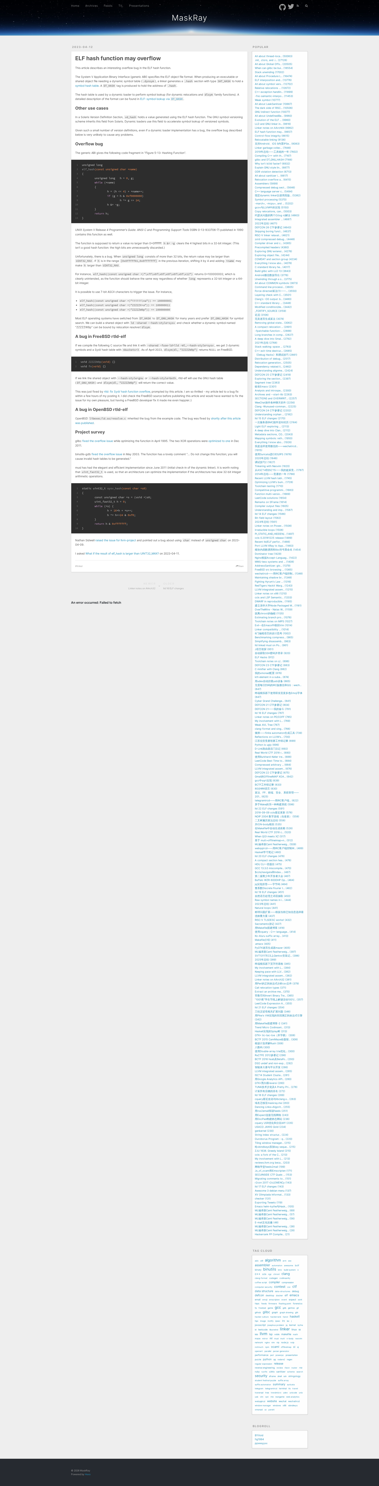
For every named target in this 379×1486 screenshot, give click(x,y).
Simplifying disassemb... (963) (273, 641)
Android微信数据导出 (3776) (271, 275)
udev (285, 1392)
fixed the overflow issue (97, 441)
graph (275, 1312)
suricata (291, 1384)
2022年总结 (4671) (266, 223)
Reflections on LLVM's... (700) (272, 736)
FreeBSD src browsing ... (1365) (274, 569)
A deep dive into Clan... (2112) (272, 430)
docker (279, 1295)
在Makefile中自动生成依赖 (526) (274, 828)
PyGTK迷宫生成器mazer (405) (272, 947)
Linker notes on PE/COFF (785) (273, 716)
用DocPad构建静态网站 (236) (272, 1119)
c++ (257, 1274)
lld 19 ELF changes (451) (269, 892)
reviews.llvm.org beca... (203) (272, 1162)
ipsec (277, 1321)
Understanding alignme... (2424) (274, 370)
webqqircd (260, 1401)
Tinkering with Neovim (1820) (272, 466)
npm (267, 1347)
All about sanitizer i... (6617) (271, 175)
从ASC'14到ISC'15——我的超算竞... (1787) (279, 470)
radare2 (281, 1359)
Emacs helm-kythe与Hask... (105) (274, 1206)
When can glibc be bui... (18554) (274, 68)
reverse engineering (265, 1367)
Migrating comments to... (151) (273, 1178)
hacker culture (262, 1317)
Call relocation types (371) (270, 987)
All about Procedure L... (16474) (273, 76)
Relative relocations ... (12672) (273, 87)
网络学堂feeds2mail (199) (270, 1166)
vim (261, 1397)
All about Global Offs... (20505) (273, 64)
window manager (263, 1405)
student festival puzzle (265, 1380)
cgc (270, 1274)
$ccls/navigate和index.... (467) (273, 872)
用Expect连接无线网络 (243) (272, 1115)
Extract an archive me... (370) (272, 991)
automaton (277, 1265)
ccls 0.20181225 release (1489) (273, 537)
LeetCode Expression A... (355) (273, 1003)
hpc (256, 1321)
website (272, 1401)
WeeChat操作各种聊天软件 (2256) (275, 402)
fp (256, 1308)
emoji (264, 1299)
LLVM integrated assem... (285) (273, 1071)
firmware (272, 1303)
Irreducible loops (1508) (269, 529)
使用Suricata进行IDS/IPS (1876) (273, 454)
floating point (285, 1303)
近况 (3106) (262, 314)
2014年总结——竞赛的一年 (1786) (275, 474)
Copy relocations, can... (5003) (273, 211)
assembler (262, 1265)
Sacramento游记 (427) (268, 923)
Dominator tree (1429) (268, 553)
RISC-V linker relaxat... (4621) (272, 235)
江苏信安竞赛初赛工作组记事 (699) (275, 740)
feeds (264, 1303)
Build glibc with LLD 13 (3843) (273, 271)
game (270, 1308)
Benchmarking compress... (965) (274, 637)
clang (285, 1274)
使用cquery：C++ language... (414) (275, 931)
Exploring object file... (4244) (272, 255)
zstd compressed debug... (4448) (275, 239)
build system (290, 1270)
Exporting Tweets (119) (268, 1202)
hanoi (285, 1317)
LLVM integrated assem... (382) (273, 975)
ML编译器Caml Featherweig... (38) (275, 1226)
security (261, 1376)
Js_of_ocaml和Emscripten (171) (273, 1170)
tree (267, 1392)
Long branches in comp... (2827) (274, 334)
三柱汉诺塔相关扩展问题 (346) (273, 1011)
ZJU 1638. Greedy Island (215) (273, 1150)
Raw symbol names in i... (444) (273, 900)
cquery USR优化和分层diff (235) (274, 1122)
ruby (257, 1371)
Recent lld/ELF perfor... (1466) (272, 541)
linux (294, 1329)
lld (300, 1329)
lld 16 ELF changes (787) (269, 713)
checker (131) (263, 1198)
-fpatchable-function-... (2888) (273, 330)
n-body (290, 1338)
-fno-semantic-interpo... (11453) (274, 96)
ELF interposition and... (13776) (273, 80)
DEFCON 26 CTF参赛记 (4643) (273, 227)
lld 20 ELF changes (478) (270, 856)
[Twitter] (289, 5)
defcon (259, 1295)
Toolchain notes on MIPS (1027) (274, 621)
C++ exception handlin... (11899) (274, 91)
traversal (259, 1392)
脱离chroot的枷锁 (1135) (269, 613)
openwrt (259, 1351)
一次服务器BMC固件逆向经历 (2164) (276, 422)
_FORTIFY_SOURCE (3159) (270, 310)
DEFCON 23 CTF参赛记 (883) (272, 665)
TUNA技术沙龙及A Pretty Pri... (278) (276, 1087)
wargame (279, 1397)
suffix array (283, 1380)
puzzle (258, 1359)
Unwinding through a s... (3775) (273, 279)
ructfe (264, 1371)
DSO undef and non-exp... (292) (274, 1063)
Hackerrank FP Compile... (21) (272, 1234)
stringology (294, 1376)
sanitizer (280, 1371)
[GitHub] (280, 5)
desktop (270, 1295)
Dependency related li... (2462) (273, 366)
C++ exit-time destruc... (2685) (273, 350)
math (295, 1334)
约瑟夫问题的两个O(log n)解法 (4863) (277, 215)
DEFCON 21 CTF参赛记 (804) (272, 704)
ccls (264, 1274)
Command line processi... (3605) (274, 287)
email (258, 1299)
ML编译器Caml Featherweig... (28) (275, 1230)
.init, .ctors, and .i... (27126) (271, 60)
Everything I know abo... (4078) (273, 263)
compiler (274, 1282)
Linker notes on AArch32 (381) (273, 979)
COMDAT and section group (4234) (276, 259)
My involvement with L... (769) (272, 720)
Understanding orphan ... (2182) (274, 414)
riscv (287, 1367)
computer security (263, 1287)
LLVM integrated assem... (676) (273, 768)
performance (261, 1355)
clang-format (261, 1278)
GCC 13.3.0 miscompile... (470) (273, 868)
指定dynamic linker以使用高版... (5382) (278, 195)
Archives (91, 5)
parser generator (281, 1351)
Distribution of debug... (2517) (273, 358)
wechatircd (294, 1401)
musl (276, 1338)
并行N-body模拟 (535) (268, 824)
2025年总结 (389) (265, 959)
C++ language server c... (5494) (274, 191)
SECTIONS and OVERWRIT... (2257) (276, 398)
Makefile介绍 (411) (266, 939)
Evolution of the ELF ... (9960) (273, 119)
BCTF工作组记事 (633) (268, 784)
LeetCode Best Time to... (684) (273, 760)
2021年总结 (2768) (266, 342)
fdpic (257, 1303)
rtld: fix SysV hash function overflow (127, 391)
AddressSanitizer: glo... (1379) (273, 565)
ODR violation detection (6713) (273, 171)
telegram (259, 1388)
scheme (291, 1371)
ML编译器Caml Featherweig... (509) (275, 844)
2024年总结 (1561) (266, 521)
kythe (300, 1325)
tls (289, 1388)
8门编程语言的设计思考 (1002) (273, 633)
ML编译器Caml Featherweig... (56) (275, 1218)
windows (277, 1405)
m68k (277, 1334)
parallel (268, 1351)
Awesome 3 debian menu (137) (273, 1190)
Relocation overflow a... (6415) (273, 179)
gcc (278, 1307)
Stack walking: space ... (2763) (273, 346)
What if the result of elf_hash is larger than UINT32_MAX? (122, 553)
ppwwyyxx (261, 1443)
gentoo (291, 1308)
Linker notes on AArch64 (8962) (274, 127)
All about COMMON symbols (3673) (276, 283)
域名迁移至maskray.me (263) (272, 1103)
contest (279, 1287)
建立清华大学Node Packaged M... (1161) (278, 605)
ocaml (275, 1347)
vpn (267, 1397)
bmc (280, 1270)
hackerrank (275, 1317)
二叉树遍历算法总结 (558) (270, 820)
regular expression (263, 1364)
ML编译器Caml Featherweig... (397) (275, 951)
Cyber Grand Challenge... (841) (273, 700)
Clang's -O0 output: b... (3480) (273, 299)
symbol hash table (87, 85)
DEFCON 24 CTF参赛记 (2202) (273, 410)
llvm (263, 1334)
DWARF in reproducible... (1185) (273, 601)
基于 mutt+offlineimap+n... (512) (274, 840)
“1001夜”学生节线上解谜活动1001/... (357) (279, 999)
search (299, 1371)
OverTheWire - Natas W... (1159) (274, 609)
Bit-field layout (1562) (268, 517)
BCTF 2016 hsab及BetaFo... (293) (274, 1059)
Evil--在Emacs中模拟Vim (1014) (273, 625)
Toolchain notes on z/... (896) (272, 661)
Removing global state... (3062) (273, 322)
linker (80, 566)
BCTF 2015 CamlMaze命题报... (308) (276, 1039)
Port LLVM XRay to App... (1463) (274, 545)
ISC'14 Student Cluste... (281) (272, 1075)
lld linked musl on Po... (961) (271, 645)
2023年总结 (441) (265, 903)
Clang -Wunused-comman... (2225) (275, 406)
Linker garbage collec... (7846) (273, 147)
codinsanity (285, 1278)
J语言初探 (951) (264, 649)
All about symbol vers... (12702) (274, 84)
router (294, 1368)
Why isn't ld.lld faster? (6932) (272, 163)
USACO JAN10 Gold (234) (270, 1126)
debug (295, 1291)
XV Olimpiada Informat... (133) (273, 1194)
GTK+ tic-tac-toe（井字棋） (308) (275, 1035)
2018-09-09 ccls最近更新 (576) (274, 812)
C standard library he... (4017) (272, 267)
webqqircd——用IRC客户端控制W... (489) (279, 848)
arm (284, 1260)
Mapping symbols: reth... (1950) (274, 438)
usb (256, 1397)
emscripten (274, 1299)
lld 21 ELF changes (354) (269, 1007)
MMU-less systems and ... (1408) (274, 561)
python (267, 1359)
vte (272, 1397)
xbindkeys (292, 1405)
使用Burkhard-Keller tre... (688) (273, 756)
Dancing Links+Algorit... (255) (272, 1106)
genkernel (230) (264, 1130)
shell (280, 1376)
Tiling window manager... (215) (273, 1142)
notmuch (259, 1347)
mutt (282, 1338)
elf (286, 1295)
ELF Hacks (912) (264, 657)
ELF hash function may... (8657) (273, 131)
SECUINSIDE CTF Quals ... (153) (273, 1174)
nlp (278, 1342)
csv (289, 1287)
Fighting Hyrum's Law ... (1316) (273, 581)
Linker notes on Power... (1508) (273, 525)
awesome (288, 1265)
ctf (294, 1287)
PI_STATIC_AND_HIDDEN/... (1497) (274, 533)
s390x (272, 1371)
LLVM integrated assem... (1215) (274, 589)
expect (292, 1299)
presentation (292, 1355)
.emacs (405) (263, 943)
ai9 (261, 1260)
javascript (260, 1324)
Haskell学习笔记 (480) (268, 852)
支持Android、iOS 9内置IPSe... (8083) (277, 143)
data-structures (282, 1291)
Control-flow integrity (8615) (272, 135)
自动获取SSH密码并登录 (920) (272, 653)
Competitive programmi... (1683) (274, 490)
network (259, 1342)
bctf (297, 1265)
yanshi (271, 1409)
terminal (283, 1388)
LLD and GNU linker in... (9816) (273, 123)
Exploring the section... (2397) (273, 378)
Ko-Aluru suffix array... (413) (271, 935)
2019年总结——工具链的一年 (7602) (276, 151)
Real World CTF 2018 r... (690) (273, 752)
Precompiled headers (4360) (272, 247)
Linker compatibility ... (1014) (272, 629)
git (297, 1308)
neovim (298, 1338)
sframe (272, 1376)
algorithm (273, 1260)
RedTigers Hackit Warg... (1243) (274, 585)
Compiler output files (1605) (272, 506)
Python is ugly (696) (267, 744)
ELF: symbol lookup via (161, 99)
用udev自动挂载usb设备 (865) (272, 681)
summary (279, 1384)
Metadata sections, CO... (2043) (274, 434)
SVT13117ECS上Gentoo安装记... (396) (277, 955)
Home (75, 5)
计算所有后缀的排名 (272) (270, 1091)
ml (271, 1338)
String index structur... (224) (271, 1134)
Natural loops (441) (266, 907)
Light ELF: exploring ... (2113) (272, 426)
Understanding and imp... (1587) (274, 509)
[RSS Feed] (298, 5)
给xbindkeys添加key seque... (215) (275, 1146)
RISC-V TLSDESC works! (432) (273, 919)
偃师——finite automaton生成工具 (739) (278, 732)
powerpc (280, 1355)
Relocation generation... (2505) (273, 362)
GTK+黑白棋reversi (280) (269, 1083)
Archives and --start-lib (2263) (273, 394)
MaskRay (189, 18)
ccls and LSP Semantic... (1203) (273, 597)
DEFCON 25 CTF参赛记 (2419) (273, 374)
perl (272, 1355)
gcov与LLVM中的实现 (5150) (272, 207)
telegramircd (271, 1388)
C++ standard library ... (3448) (273, 303)
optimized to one (219, 441)
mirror (265, 1338)
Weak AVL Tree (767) (267, 724)
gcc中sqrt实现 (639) (267, 780)
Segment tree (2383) (267, 382)
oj (298, 1347)
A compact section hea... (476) (273, 860)
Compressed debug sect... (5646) (275, 187)
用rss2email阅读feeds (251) (271, 1110)
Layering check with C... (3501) (273, 294)
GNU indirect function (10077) (272, 111)
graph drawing (286, 1312)
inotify (271, 1321)
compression (288, 1282)
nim (273, 1342)
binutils (269, 1269)
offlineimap (286, 1347)
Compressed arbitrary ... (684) (273, 764)
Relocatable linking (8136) (270, 139)
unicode (293, 1392)
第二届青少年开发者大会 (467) (272, 876)
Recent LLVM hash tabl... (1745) (273, 478)
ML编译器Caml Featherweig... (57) (275, 1214)
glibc (266, 1312)
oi (294, 1346)
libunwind (273, 1329)
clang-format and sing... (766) (272, 728)
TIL (120, 5)
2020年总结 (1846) (266, 458)
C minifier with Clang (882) (271, 669)
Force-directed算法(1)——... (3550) (276, 290)
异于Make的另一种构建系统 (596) (274, 804)
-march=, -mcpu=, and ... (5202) (274, 203)
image (263, 1321)
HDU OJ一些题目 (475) (268, 864)
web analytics (292, 1397)
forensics (297, 1303)
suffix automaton (263, 1384)
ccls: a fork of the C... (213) (271, 1154)
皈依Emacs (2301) (266, 386)
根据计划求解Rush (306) (269, 1043)
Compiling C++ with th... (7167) (273, 155)
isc (288, 1321)
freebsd (262, 1308)
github (258, 1312)
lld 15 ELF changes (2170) (270, 418)
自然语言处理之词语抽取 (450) (273, 896)
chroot (276, 1274)
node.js (285, 1342)
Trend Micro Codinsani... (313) (272, 1027)
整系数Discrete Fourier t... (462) (273, 888)
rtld (300, 1368)
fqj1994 (259, 1439)
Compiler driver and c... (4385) (273, 243)
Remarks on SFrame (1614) (271, 502)
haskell (295, 1316)
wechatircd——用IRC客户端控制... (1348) (279, 573)
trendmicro (276, 1392)
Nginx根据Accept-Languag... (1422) (276, 557)
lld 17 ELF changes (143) (269, 1186)
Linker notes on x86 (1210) (271, 593)
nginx (267, 1342)
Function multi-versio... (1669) (272, 494)
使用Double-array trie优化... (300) (275, 1051)
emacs (294, 1295)
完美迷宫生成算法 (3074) (269, 318)
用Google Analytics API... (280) (273, 1079)
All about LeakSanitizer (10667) (273, 103)
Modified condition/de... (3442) (273, 306)
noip (292, 1342)
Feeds (108, 5)
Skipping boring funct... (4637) (273, 231)
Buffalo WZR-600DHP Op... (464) (274, 880)
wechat (282, 1401)
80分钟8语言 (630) (266, 788)
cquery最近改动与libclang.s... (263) (275, 1099)
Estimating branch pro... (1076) (273, 617)
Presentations (139, 5)
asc (290, 1260)
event (284, 1299)
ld (255, 1329)
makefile (286, 1334)
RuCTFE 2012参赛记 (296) (270, 1055)
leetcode (263, 1329)
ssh (285, 1376)
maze (257, 1338)
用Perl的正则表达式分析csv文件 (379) (277, 983)
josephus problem (275, 1325)
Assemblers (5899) (266, 183)
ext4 (300, 1299)
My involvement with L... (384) (273, 967)
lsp (271, 1334)
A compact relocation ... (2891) (273, 326)
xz (265, 1409)
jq (286, 1325)
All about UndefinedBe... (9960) (273, 115)
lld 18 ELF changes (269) (269, 1095)
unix (301, 1392)
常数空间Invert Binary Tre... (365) (274, 995)
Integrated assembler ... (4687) (273, 219)
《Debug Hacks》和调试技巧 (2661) (276, 354)
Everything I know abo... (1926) (273, 442)
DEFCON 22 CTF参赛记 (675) (272, 772)
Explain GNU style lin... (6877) (272, 167)
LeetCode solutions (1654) (271, 497)
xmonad (259, 1409)
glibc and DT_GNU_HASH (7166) (273, 159)
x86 (284, 1405)
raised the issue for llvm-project (115, 540)
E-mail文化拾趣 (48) (267, 1222)
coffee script (261, 1282)
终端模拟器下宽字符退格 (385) (273, 963)
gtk (296, 1312)
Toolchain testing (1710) (269, 486)
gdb (284, 1308)
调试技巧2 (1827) (265, 462)
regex (289, 1359)
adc (257, 1260)
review (280, 1368)
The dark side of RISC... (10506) (274, 107)
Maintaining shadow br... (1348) (273, 577)
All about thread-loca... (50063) (274, 56)
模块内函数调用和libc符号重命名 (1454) (278, 549)
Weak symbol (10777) (267, 100)
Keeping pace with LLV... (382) (273, 971)
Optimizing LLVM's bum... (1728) (274, 482)
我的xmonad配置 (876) (268, 673)
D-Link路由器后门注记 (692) (271, 748)
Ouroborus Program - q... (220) (273, 1138)
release (278, 1363)
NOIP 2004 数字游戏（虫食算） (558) (277, 816)
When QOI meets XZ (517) (270, 836)
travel (295, 1388)
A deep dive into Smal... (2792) (273, 338)
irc (283, 1320)
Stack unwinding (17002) (269, 72)
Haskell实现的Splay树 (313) (271, 1031)
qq (274, 1359)
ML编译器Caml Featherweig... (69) (275, 1210)
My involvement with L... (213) (272, 1158)
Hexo (88, 1474)
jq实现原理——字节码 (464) (271, 884)
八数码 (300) (262, 1047)
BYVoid (259, 1435)
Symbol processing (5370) (271, 199)
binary (258, 1269)
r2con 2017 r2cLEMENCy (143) (273, 1182)
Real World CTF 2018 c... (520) (273, 832)
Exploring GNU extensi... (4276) (273, 251)
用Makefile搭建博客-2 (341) (271, 1023)
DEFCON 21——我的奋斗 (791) (273, 709)
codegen (273, 1278)
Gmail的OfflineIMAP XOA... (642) (274, 776)
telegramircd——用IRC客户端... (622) (276, 800)
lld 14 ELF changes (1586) (270, 513)
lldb (256, 1334)
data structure (264, 1291)
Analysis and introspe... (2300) (273, 390)
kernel (292, 1325)
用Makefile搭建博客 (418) (270, 927)
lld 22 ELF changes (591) (269, 808)
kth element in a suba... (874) (272, 677)
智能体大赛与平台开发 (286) (271, 1067)
